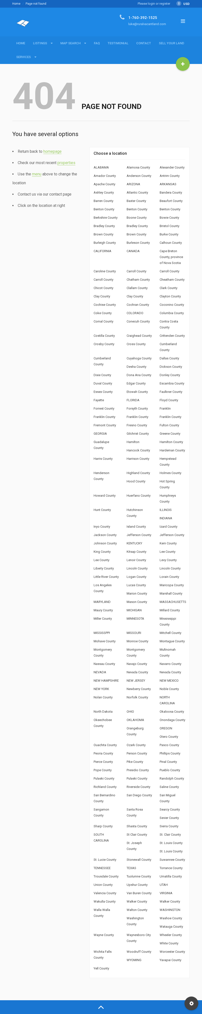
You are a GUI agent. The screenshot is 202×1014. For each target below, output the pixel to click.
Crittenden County (172, 336)
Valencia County (105, 893)
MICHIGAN (134, 610)
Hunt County (102, 510)
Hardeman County (172, 450)
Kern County (168, 543)
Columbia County (172, 313)
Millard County (170, 610)
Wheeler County (171, 935)
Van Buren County (139, 893)
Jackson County (105, 535)
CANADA (133, 251)
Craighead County (139, 336)
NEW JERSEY (136, 680)
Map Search (70, 43)
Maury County (103, 610)
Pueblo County (170, 770)
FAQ (97, 43)
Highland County (138, 473)
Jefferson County (139, 535)
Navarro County (170, 664)
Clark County (168, 288)
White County (169, 943)
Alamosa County (138, 167)
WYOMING (134, 960)
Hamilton (133, 442)
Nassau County (104, 664)
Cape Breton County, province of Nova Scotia (171, 257)
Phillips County (170, 753)
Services (23, 57)
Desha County (136, 367)
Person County (137, 753)
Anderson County (139, 176)
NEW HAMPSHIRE (106, 680)
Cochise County (105, 305)
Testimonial (118, 43)
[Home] (23, 25)
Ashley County (104, 192)
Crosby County (104, 344)
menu (36, 174)
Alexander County (172, 167)
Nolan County (103, 697)
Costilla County (104, 336)
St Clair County (137, 834)
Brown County (103, 234)
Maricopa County (172, 585)
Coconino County (172, 305)
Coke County (103, 313)
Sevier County (169, 818)
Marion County (137, 593)
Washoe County (171, 918)
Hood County (136, 481)
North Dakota (103, 711)
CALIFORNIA (102, 251)
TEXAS (131, 868)
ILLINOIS (166, 510)
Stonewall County (139, 859)
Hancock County (138, 450)
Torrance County (171, 868)
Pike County (135, 762)
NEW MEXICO (169, 680)
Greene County (170, 433)
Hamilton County (171, 442)
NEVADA (100, 672)
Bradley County (104, 226)
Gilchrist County (138, 433)
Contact (143, 43)
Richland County (105, 787)
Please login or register (154, 3)
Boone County (137, 217)
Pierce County (103, 762)
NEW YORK (101, 689)
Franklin (165, 408)
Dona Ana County (139, 375)
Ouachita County (105, 745)
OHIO (130, 711)
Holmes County (170, 473)
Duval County (103, 383)
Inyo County (102, 526)
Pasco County (169, 745)
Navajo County (137, 664)
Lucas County (136, 585)
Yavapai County (170, 960)
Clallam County (137, 288)
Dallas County (169, 358)
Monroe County (137, 641)
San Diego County (139, 795)
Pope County (103, 770)
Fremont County (105, 425)
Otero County (169, 736)
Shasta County (137, 826)
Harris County (103, 459)
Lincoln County (137, 568)
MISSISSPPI (102, 633)
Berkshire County (106, 217)
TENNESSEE (102, 868)
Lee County (167, 551)
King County (102, 551)
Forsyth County (137, 408)
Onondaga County (172, 720)
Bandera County (171, 192)
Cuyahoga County (139, 358)
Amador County (105, 176)
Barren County (103, 201)
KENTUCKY (134, 543)
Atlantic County (137, 192)
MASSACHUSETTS (173, 602)
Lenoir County (136, 560)
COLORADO (135, 313)
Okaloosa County (172, 711)
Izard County (168, 526)
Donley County (170, 375)
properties (66, 162)
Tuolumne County (139, 876)
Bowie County (169, 217)
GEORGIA (100, 433)
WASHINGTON (170, 910)
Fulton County (169, 425)
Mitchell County (170, 633)
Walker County (137, 901)
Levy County (168, 560)
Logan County (136, 577)
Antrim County (170, 176)
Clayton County (170, 296)
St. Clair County (170, 834)
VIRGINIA (166, 893)
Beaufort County (171, 201)
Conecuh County (138, 321)
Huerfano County (139, 495)
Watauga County (171, 926)
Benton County (104, 209)
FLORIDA (133, 400)
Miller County (103, 618)
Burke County (169, 234)
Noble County (169, 689)
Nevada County (137, 672)
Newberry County (139, 689)
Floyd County (169, 400)
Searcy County (170, 809)
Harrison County (138, 459)
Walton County (137, 910)
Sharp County (103, 826)
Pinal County (168, 762)
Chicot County (103, 288)
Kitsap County (136, 551)
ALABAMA (101, 167)
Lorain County (169, 577)
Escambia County (172, 383)
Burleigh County (105, 243)
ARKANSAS (168, 184)
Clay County (102, 296)
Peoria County (103, 753)
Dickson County (171, 367)
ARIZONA (133, 184)
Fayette (99, 400)
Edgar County (136, 383)
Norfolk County (137, 697)
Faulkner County (171, 392)
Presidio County (138, 770)
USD (184, 4)
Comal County (103, 321)
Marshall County (171, 593)
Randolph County (172, 778)
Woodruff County (139, 951)
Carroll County (136, 271)
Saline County (169, 787)
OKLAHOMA (135, 720)
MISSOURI (134, 633)
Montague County (172, 641)
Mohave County (105, 641)
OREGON (166, 728)
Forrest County (104, 408)
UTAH (164, 885)
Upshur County (137, 885)
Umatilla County (171, 876)
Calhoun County (171, 243)
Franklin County (104, 417)
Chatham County (138, 279)
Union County (103, 885)
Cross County (136, 344)
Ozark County (136, 745)
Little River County (106, 577)
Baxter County (136, 201)
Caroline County (105, 271)
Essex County (103, 392)
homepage (52, 151)
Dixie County (102, 375)
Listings (40, 43)
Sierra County (169, 826)
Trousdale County (106, 876)
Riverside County (138, 787)
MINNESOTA (135, 618)
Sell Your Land (171, 43)
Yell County (101, 968)
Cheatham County (172, 279)
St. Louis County (171, 843)
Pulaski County (104, 778)
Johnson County (105, 543)
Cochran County (138, 305)
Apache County (104, 184)
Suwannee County (172, 859)
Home (16, 3)
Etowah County (137, 392)
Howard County (105, 495)
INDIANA (166, 518)
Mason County (137, 602)
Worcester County (172, 951)
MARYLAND (102, 602)
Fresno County (137, 425)
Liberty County (104, 568)
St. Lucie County (105, 859)
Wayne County (104, 935)
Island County (136, 526)
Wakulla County (105, 901)
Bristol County (169, 226)
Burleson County (138, 243)
